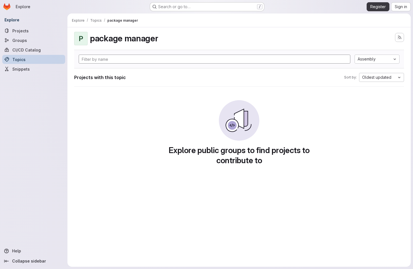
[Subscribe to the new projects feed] (399, 37)
